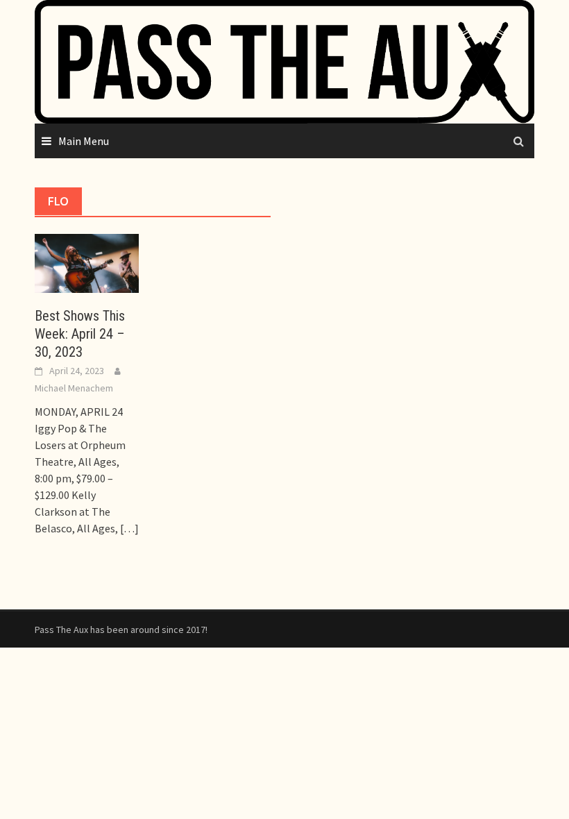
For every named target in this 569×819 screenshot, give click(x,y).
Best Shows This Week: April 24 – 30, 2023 (80, 333)
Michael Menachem (74, 388)
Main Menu (83, 141)
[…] (128, 528)
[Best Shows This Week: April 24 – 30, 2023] (87, 262)
